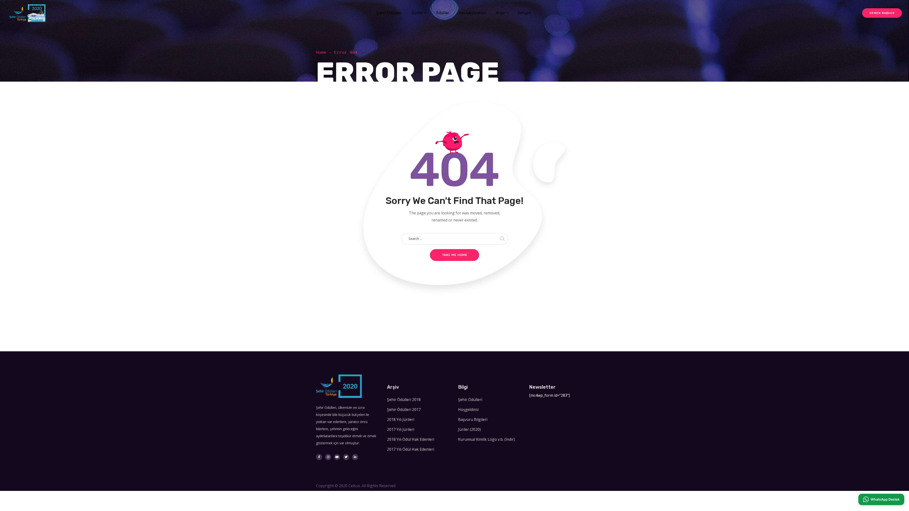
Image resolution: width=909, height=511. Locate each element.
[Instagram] (328, 457)
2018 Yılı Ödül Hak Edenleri (410, 439)
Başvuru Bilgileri (472, 419)
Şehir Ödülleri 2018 (404, 399)
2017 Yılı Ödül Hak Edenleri (410, 449)
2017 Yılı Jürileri (400, 429)
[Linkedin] (355, 457)
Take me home (454, 255)
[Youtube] (337, 457)
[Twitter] (346, 457)
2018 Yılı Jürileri (400, 419)
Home (321, 52)
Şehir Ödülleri (470, 399)
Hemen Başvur (882, 13)
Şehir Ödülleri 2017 (404, 409)
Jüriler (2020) (469, 429)
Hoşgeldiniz (468, 409)
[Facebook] (319, 457)
